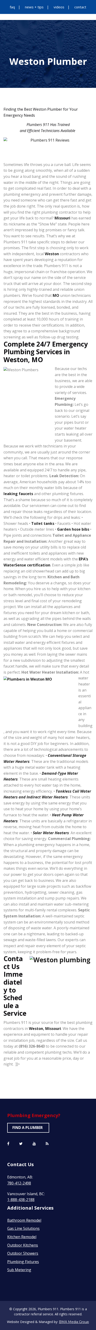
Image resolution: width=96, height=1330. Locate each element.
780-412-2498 (19, 1183)
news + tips (34, 7)
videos (59, 7)
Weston (52, 253)
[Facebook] (8, 1144)
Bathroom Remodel (24, 1220)
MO (56, 295)
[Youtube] (34, 1144)
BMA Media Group (74, 1322)
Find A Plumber (27, 1127)
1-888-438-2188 (20, 1199)
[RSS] (47, 1144)
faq (12, 7)
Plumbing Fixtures (23, 1261)
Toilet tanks (42, 523)
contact (80, 7)
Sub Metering (19, 1269)
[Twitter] (21, 1144)
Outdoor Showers (22, 1253)
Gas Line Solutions (23, 1228)
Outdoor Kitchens (22, 1245)
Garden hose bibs (73, 529)
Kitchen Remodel (21, 1236)
